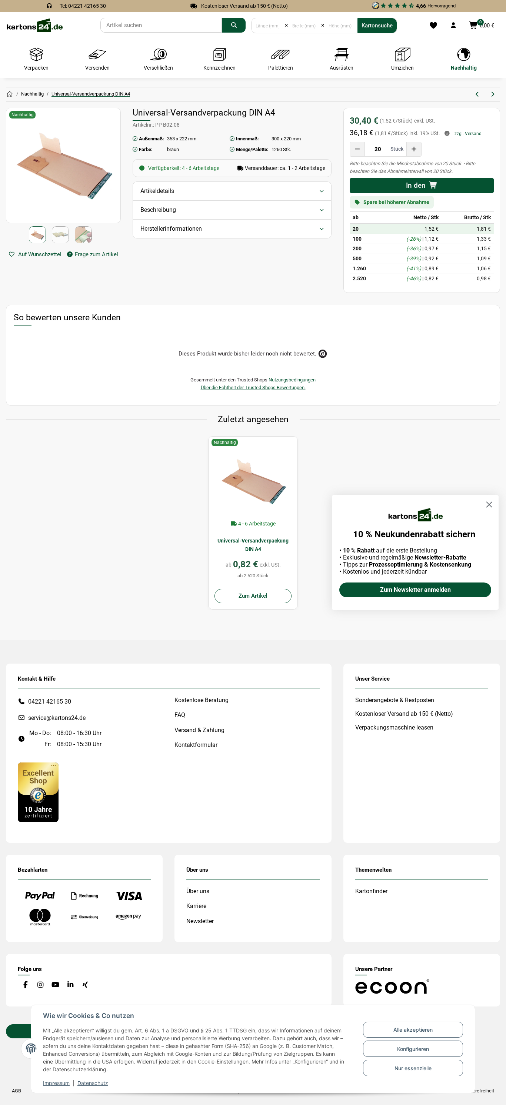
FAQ (179, 714)
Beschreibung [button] (158, 209)
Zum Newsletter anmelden (415, 589)
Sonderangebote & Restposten (394, 700)
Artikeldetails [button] (157, 190)
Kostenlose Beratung (201, 700)
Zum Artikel (253, 595)
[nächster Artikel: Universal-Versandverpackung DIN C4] (492, 94)
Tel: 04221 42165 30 (83, 6)
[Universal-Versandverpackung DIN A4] (253, 481)
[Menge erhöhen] (413, 149)
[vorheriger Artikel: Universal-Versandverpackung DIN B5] (477, 94)
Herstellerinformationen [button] (171, 228)
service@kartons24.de (57, 717)
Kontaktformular (195, 744)
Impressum (56, 1083)
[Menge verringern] (357, 149)
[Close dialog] (489, 504)
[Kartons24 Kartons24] (9, 94)
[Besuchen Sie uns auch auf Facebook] (25, 985)
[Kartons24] (34, 25)
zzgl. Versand (468, 133)
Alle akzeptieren (413, 1029)
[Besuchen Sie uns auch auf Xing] (85, 985)
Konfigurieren (413, 1049)
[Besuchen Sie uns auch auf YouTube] (55, 985)
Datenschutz (92, 1083)
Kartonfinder (371, 891)
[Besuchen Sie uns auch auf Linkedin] (70, 985)
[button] (453, 25)
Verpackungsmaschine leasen (394, 727)
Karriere (196, 905)
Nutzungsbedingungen (292, 380)
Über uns (197, 891)
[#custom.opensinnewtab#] (38, 791)
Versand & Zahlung (199, 730)
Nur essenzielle (413, 1068)
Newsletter (200, 921)
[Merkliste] (433, 25)
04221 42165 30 (49, 701)
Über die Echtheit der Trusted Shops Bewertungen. (253, 387)
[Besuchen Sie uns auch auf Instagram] (40, 985)
